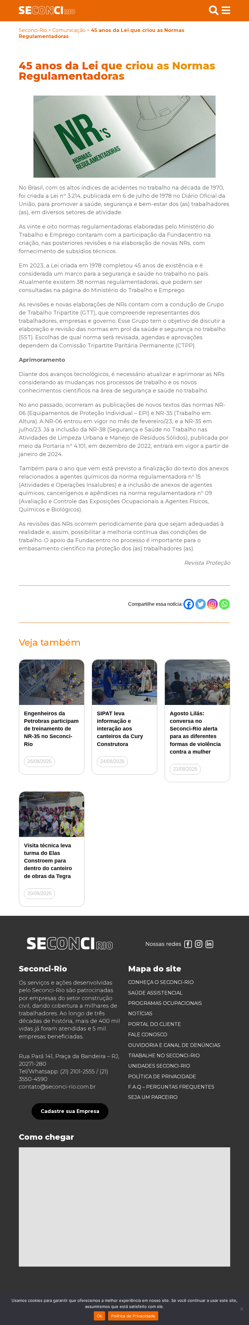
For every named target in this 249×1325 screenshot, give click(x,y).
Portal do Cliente (154, 1024)
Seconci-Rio (33, 30)
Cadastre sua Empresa (70, 1111)
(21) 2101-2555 (77, 1071)
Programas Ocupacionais (165, 1003)
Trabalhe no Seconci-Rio (164, 1055)
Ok (99, 1315)
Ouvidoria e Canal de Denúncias (174, 1045)
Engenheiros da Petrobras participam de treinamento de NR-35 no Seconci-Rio (51, 728)
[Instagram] (212, 604)
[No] (241, 1309)
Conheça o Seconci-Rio (161, 982)
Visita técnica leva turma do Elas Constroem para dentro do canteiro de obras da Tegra (48, 860)
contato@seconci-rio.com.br (57, 1086)
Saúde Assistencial (155, 993)
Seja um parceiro (153, 1097)
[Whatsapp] (224, 604)
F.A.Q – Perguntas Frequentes (171, 1087)
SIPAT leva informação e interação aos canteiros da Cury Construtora (120, 728)
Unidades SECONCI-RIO (159, 1066)
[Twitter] (200, 604)
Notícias (140, 1013)
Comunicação (69, 30)
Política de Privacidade (162, 1076)
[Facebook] (188, 604)
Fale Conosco (147, 1034)
